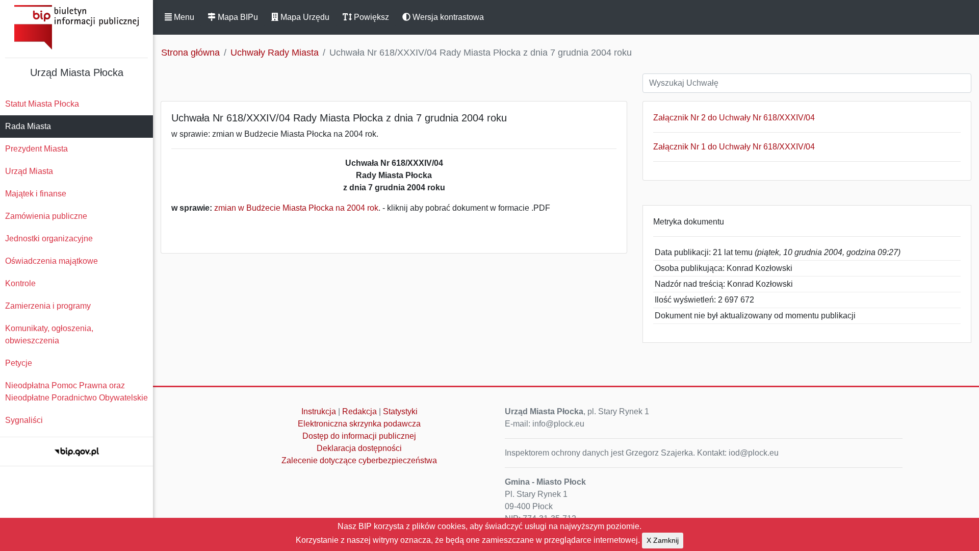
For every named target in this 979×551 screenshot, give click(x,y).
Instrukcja (318, 411)
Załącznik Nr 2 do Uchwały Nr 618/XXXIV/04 (734, 117)
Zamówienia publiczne (46, 216)
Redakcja (359, 411)
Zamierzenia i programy (48, 306)
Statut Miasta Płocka (42, 103)
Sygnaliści (24, 420)
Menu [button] (183, 17)
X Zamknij (663, 540)
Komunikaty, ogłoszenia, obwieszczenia (49, 334)
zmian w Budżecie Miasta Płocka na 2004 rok (296, 208)
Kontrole (20, 283)
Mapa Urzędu (303, 17)
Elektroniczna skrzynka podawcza (359, 423)
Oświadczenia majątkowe (51, 261)
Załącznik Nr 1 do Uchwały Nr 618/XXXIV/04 (734, 146)
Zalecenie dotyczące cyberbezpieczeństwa (359, 460)
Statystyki (400, 411)
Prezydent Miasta (36, 148)
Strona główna (190, 52)
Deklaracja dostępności (359, 448)
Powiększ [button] (370, 17)
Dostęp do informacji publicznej (359, 436)
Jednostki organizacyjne (49, 238)
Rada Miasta (28, 126)
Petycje (18, 363)
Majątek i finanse (35, 193)
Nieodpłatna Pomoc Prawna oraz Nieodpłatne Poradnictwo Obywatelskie (76, 391)
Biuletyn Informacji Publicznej (76, 27)
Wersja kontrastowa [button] (447, 17)
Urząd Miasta (29, 171)
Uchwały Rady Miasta (274, 52)
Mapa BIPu (237, 17)
